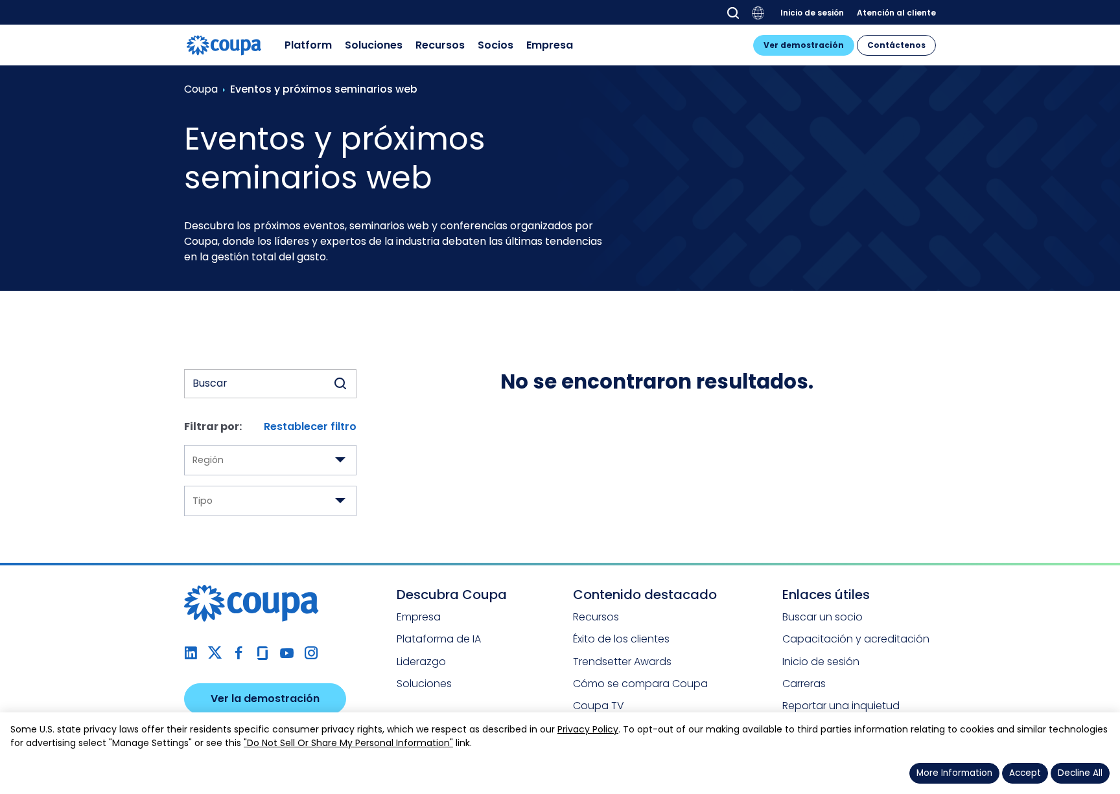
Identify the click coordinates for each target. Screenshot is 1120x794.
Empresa (549, 45)
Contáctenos (896, 45)
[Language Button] (758, 12)
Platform (308, 45)
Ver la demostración (265, 698)
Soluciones (373, 45)
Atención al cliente (896, 11)
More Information (954, 773)
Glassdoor (263, 653)
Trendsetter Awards (622, 661)
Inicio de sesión (812, 11)
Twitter (215, 653)
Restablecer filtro (310, 426)
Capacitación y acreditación (855, 638)
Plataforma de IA (439, 638)
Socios (495, 45)
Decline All (1080, 773)
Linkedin (191, 653)
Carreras (804, 683)
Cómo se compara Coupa (640, 683)
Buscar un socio (822, 616)
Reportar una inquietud (841, 705)
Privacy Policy (587, 729)
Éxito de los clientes (621, 638)
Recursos (440, 45)
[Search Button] (733, 13)
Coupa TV (598, 705)
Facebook (239, 653)
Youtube (287, 653)
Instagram (311, 653)
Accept (1025, 773)
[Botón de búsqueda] (340, 383)
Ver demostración (804, 45)
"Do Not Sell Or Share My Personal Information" (348, 742)
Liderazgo (421, 661)
